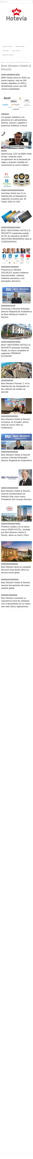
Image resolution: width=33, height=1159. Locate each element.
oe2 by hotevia (16, 50)
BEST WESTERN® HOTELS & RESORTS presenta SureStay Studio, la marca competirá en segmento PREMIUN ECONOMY (16, 350)
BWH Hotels (3, 74)
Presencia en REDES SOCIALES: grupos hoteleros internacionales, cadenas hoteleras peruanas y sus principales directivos (14, 275)
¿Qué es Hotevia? (8, 46)
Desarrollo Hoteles (11, 74)
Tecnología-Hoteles (14, 579)
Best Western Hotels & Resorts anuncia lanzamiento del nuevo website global (15, 585)
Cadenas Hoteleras (11, 227)
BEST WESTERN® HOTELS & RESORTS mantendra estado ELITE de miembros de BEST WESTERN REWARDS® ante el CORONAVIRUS (16, 236)
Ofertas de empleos (8, 55)
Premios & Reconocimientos (7, 380)
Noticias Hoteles (19, 46)
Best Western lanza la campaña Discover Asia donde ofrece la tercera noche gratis (16, 570)
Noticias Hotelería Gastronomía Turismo (15, 190)
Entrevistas (6, 50)
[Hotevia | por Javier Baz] (16, 14)
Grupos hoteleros (5, 114)
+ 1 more (17, 74)
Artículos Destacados (5, 266)
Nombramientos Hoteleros (12, 487)
